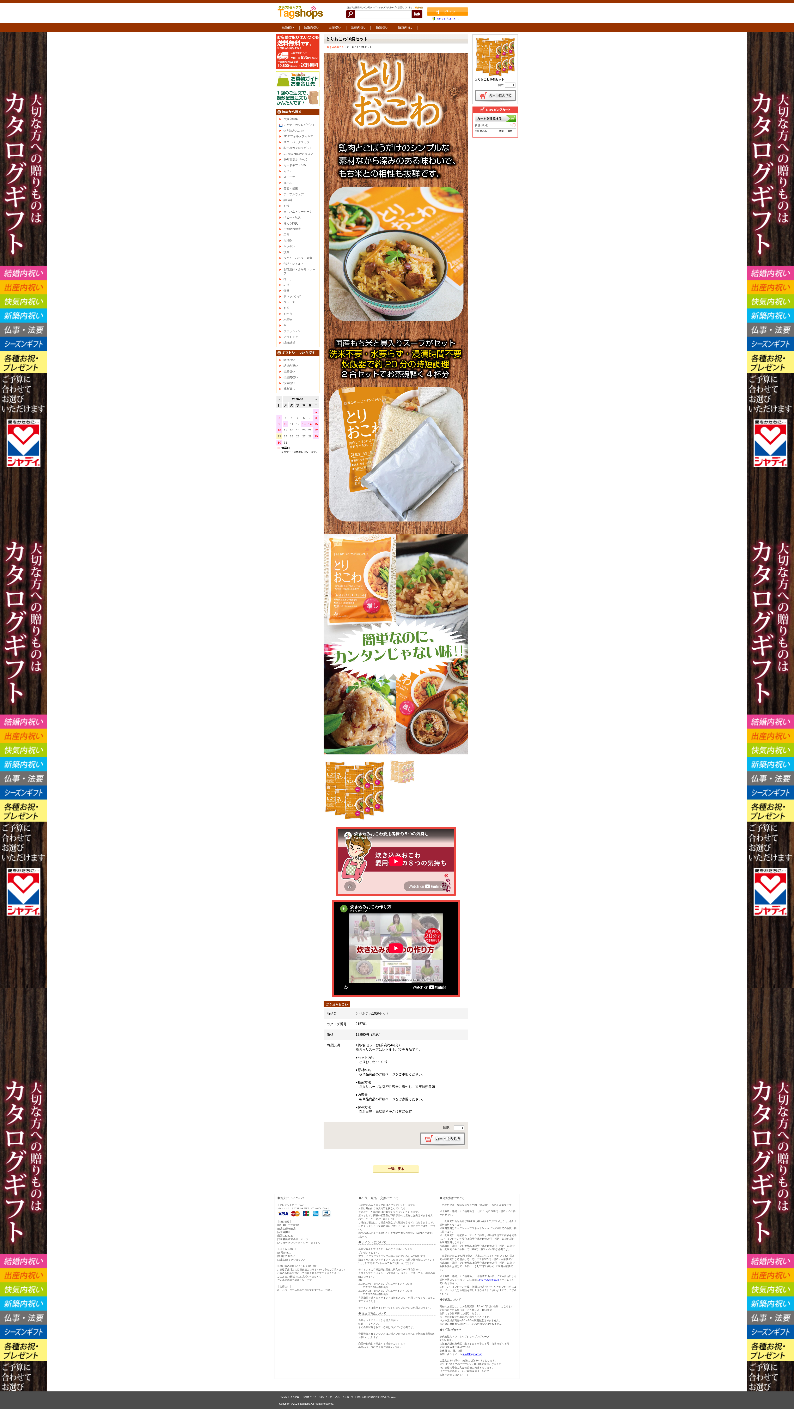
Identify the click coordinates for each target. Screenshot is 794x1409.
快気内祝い (406, 27)
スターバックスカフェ (297, 142)
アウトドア (290, 337)
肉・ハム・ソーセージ (297, 211)
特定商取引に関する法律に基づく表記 (376, 1397)
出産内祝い (358, 27)
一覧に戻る (396, 1169)
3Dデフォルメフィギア (298, 136)
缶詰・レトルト (293, 263)
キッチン (289, 246)
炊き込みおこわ (335, 47)
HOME (283, 1397)
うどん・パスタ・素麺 (297, 258)
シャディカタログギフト (299, 124)
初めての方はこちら (447, 18)
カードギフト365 (294, 165)
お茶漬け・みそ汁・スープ (299, 271)
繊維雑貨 (289, 342)
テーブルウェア (293, 194)
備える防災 (290, 223)
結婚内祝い (311, 27)
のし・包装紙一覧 (344, 1397)
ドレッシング (292, 296)
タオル (287, 182)
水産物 (287, 319)
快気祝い (382, 27)
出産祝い (335, 27)
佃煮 (286, 290)
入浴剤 (287, 240)
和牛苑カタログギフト (297, 148)
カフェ (287, 171)
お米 (286, 205)
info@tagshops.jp (489, 1279)
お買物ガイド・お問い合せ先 (317, 1397)
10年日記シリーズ (295, 159)
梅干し (287, 279)
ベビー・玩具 (292, 217)
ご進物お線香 (292, 229)
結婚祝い (288, 27)
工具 (286, 234)
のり (286, 284)
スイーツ (289, 176)
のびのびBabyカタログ (298, 153)
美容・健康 (290, 188)
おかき (287, 313)
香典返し (289, 388)
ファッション (292, 331)
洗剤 (286, 252)
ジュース (289, 302)
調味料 (287, 200)
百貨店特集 (290, 119)
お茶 (286, 308)
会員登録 (294, 1397)
